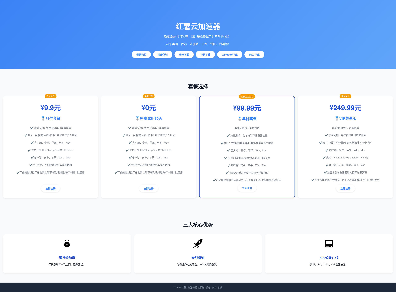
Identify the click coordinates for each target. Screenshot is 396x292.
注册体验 (163, 54)
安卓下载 (184, 54)
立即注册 (51, 188)
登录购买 (141, 54)
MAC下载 (254, 54)
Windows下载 (230, 54)
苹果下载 (205, 54)
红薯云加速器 (188, 287)
